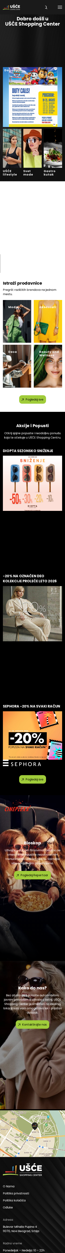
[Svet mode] (32, 148)
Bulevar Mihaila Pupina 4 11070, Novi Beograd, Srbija (21, 1229)
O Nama (8, 1186)
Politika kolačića (14, 1200)
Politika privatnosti (16, 1193)
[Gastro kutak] (53, 148)
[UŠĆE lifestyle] (12, 148)
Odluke (8, 1207)
